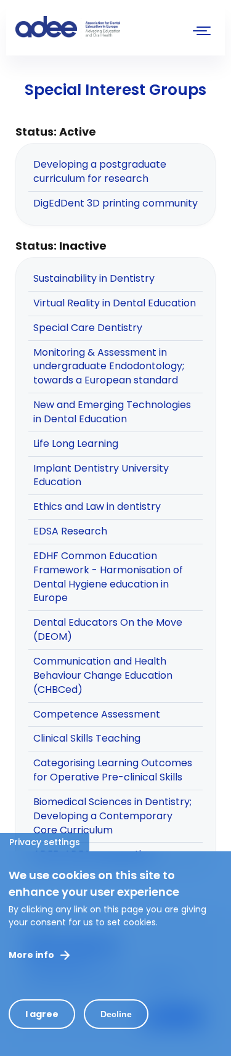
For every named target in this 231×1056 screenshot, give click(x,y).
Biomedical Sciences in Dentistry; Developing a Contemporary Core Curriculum (112, 816)
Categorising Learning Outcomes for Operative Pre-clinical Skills (112, 770)
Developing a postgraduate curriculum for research (99, 171)
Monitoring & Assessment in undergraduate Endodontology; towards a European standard (108, 366)
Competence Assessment (96, 714)
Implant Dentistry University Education (101, 475)
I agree (42, 1014)
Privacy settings (44, 842)
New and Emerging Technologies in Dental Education (112, 412)
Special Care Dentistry (87, 328)
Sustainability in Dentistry (94, 278)
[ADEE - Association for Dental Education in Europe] (107, 27)
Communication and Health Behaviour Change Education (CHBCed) (102, 675)
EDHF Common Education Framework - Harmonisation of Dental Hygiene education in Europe (108, 577)
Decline (116, 1014)
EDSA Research (70, 531)
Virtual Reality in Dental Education (114, 303)
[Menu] (202, 32)
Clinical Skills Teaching (86, 738)
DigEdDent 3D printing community (115, 203)
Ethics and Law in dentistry (97, 506)
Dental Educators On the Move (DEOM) (107, 629)
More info (31, 955)
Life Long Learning (75, 443)
